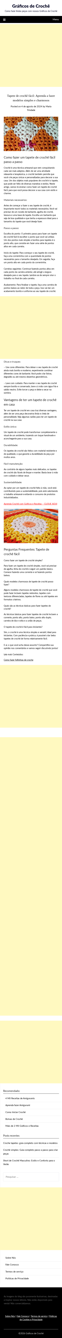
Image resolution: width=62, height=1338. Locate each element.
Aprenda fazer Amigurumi (17, 1105)
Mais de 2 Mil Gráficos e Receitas (22, 1126)
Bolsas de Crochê (14, 1119)
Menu (56, 19)
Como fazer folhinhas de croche (18, 660)
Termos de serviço (14, 1272)
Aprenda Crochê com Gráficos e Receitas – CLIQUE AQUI (30, 504)
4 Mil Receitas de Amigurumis (20, 1098)
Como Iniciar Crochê (15, 1112)
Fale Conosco (12, 1265)
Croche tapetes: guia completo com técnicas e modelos (30, 1143)
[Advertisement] (31, 55)
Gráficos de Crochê (31, 6)
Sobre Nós (10, 1258)
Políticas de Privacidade (17, 1278)
